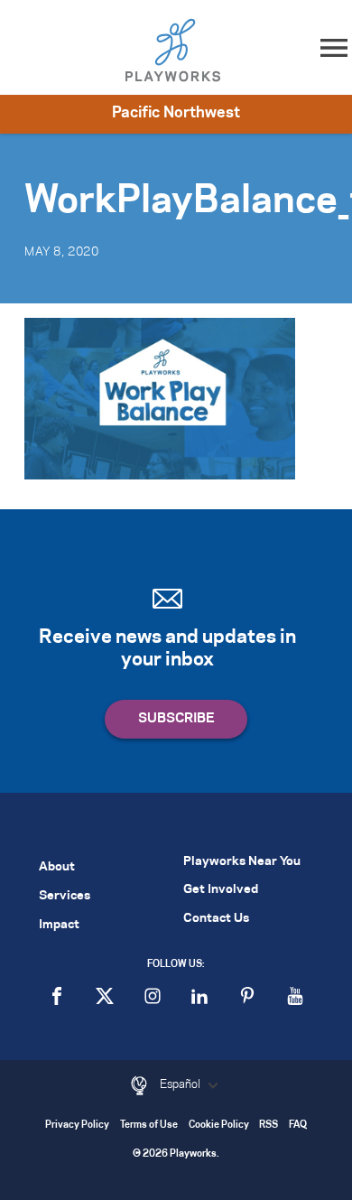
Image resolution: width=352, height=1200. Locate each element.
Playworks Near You (242, 862)
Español (181, 1084)
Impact (59, 925)
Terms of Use (149, 1125)
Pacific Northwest (176, 113)
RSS (268, 1125)
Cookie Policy (219, 1125)
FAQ (298, 1125)
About (57, 867)
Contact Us (216, 919)
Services (64, 896)
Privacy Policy (77, 1125)
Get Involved (220, 890)
